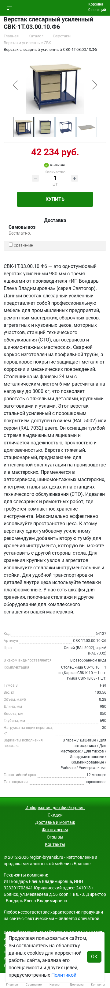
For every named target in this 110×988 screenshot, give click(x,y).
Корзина (95, 4)
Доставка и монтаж (55, 822)
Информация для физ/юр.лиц (55, 807)
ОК (94, 957)
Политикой (63, 975)
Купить (55, 199)
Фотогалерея (55, 829)
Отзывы (55, 837)
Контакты (55, 844)
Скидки (55, 815)
